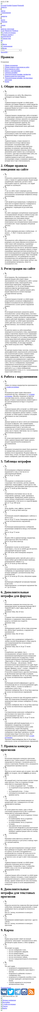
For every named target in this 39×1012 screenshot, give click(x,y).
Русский (3, 5)
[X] (11, 994)
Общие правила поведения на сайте (17, 67)
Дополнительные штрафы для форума (18, 74)
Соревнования (6, 13)
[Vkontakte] (4, 994)
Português (21, 5)
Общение (4, 22)
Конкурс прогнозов (7, 29)
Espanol (14, 5)
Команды (4, 16)
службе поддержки (12, 387)
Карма (7, 81)
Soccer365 (4, 52)
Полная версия (6, 36)
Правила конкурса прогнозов (15, 76)
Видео (3, 20)
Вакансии (8, 31)
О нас (3, 31)
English (9, 5)
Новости (4, 7)
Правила (15, 31)
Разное (3, 25)
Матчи (3, 11)
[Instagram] (24, 994)
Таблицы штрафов (11, 72)
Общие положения (11, 65)
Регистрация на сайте (12, 69)
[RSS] (31, 994)
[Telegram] (17, 994)
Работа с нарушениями (12, 71)
